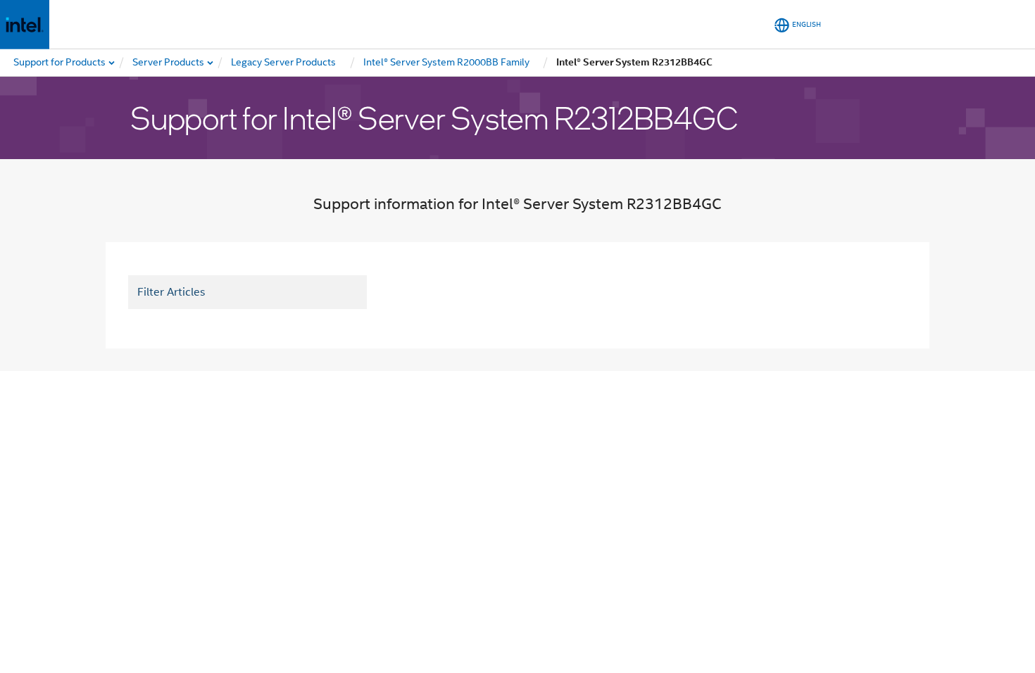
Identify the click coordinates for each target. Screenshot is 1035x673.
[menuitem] (169, 62)
